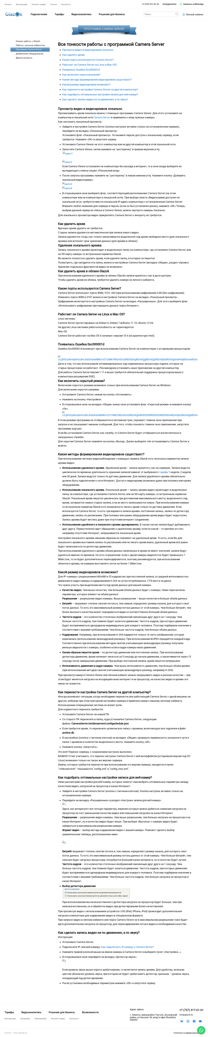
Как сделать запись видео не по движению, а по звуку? (95, 99)
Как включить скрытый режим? (81, 74)
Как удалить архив (73, 54)
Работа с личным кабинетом (30, 45)
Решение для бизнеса (62, 1012)
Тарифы (59, 14)
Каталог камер (39, 4)
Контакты (66, 4)
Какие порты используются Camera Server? (88, 59)
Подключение (39, 14)
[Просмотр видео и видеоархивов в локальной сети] (68, 153)
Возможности (90, 1012)
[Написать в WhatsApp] (201, 1030)
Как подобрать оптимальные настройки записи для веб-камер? (100, 94)
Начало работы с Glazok (28, 41)
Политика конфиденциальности (188, 1033)
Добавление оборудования (29, 53)
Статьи (53, 4)
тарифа (163, 472)
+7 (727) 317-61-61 (150, 4)
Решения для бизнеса (112, 14)
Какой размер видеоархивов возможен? (86, 84)
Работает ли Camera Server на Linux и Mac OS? (89, 64)
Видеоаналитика (81, 14)
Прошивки (25, 1018)
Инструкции (21, 4)
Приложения (40, 1018)
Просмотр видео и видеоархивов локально (87, 49)
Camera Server (101, 117)
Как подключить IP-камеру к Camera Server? (127, 946)
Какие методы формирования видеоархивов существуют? (97, 79)
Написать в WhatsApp (193, 4)
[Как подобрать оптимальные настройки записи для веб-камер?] (64, 804)
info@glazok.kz (169, 4)
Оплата (8, 4)
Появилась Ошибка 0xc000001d (81, 69)
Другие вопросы (24, 58)
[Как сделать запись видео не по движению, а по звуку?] (64, 961)
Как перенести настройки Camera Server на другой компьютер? (100, 89)
